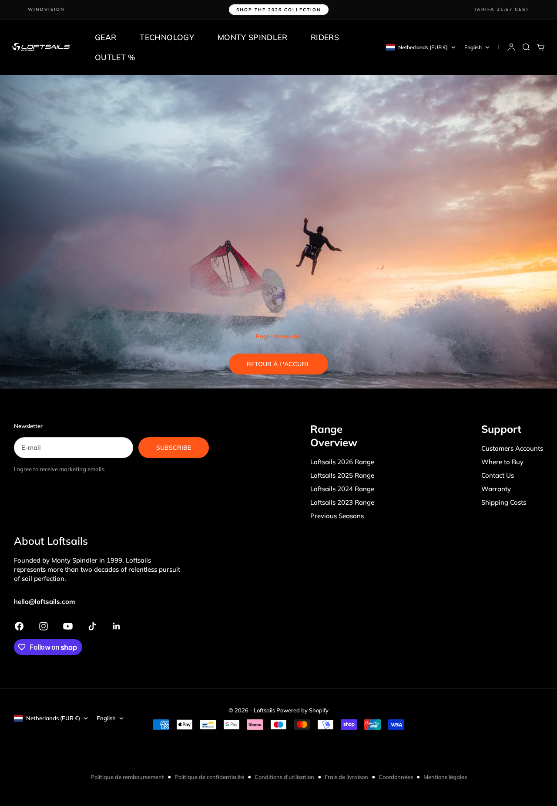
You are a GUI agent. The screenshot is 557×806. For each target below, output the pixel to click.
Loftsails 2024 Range (342, 489)
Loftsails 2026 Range (342, 462)
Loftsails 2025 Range (342, 475)
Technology (167, 37)
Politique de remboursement (127, 776)
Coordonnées (396, 776)
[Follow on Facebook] (19, 626)
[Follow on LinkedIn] (116, 626)
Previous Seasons (337, 516)
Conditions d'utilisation (284, 776)
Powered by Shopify (302, 710)
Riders (325, 37)
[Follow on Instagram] (43, 626)
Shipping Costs (503, 502)
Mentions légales (445, 776)
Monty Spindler (252, 37)
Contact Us (497, 475)
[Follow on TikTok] (92, 626)
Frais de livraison (346, 776)
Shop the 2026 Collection (278, 10)
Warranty (496, 489)
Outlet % (115, 57)
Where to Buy (502, 462)
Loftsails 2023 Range (342, 502)
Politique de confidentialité (209, 776)
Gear (105, 37)
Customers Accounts (512, 448)
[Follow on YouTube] (68, 626)
